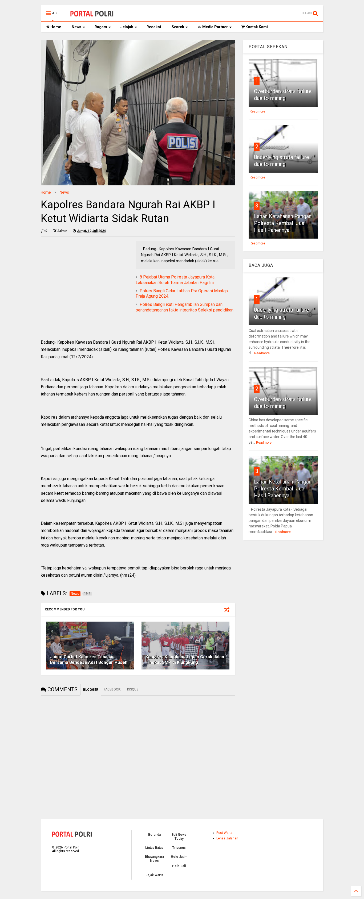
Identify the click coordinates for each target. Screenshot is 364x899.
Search (178, 27)
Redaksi (154, 27)
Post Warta (224, 833)
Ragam (101, 27)
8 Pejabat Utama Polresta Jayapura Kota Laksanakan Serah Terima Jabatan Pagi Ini (175, 279)
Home (55, 27)
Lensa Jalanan (227, 838)
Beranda (154, 834)
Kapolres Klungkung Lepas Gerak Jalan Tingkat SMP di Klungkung (184, 659)
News (76, 27)
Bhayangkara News (154, 858)
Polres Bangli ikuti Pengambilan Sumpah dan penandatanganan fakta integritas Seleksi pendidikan (184, 307)
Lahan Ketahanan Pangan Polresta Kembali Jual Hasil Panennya (283, 223)
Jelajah (126, 27)
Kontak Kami (256, 27)
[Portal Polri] (92, 15)
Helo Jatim (179, 857)
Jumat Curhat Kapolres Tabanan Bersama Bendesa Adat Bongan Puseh (88, 659)
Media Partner (214, 27)
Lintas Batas (154, 848)
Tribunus (179, 848)
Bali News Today (179, 836)
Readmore (257, 111)
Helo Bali (179, 866)
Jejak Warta (154, 875)
